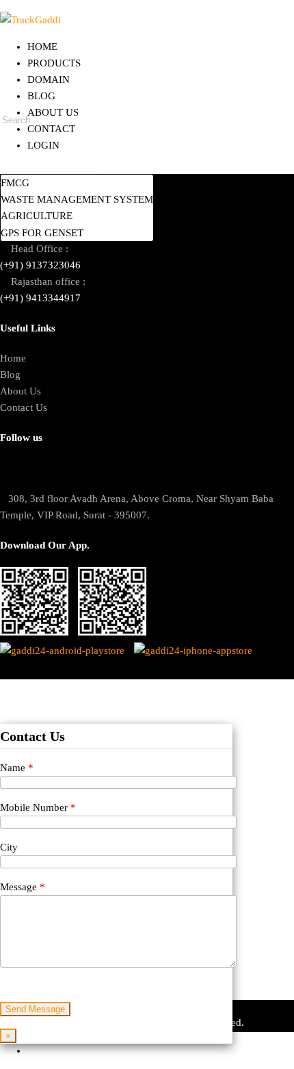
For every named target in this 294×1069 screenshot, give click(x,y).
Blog (41, 95)
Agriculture (36, 215)
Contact (51, 128)
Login (43, 145)
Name (17, 767)
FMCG (15, 182)
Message (22, 886)
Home (42, 46)
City (9, 847)
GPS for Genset (42, 232)
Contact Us (23, 407)
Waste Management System (77, 199)
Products (54, 63)
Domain (48, 79)
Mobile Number (38, 807)
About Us (53, 112)
